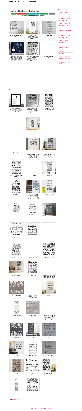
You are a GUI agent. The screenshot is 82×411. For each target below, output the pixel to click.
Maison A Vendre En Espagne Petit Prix (65, 63)
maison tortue (52, 13)
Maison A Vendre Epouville (64, 47)
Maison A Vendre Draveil (64, 42)
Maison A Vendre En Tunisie (64, 23)
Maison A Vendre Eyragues (64, 40)
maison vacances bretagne (22, 13)
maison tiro (13, 13)
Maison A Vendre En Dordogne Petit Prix (65, 59)
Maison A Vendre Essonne (64, 33)
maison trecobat (25, 15)
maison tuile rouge (44, 13)
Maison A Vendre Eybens (64, 37)
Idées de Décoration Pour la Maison (23, 1)
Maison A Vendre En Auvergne (65, 53)
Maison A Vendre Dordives (64, 35)
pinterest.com (16, 399)
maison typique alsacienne (34, 13)
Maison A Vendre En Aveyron (65, 45)
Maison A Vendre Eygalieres (64, 18)
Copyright (50, 408)
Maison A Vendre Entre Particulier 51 (63, 50)
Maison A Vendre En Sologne (65, 16)
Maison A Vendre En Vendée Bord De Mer (65, 13)
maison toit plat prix (39, 15)
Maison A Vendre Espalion (64, 25)
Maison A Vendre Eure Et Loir (65, 30)
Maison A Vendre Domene (64, 28)
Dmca (31, 408)
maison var (32, 15)
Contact (36, 408)
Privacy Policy (43, 408)
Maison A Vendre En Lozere (64, 56)
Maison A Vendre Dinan (63, 20)
